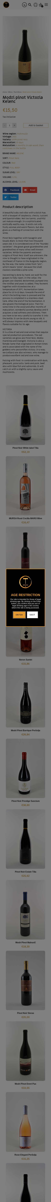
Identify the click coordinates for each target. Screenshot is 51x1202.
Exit (32, 615)
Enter (19, 615)
